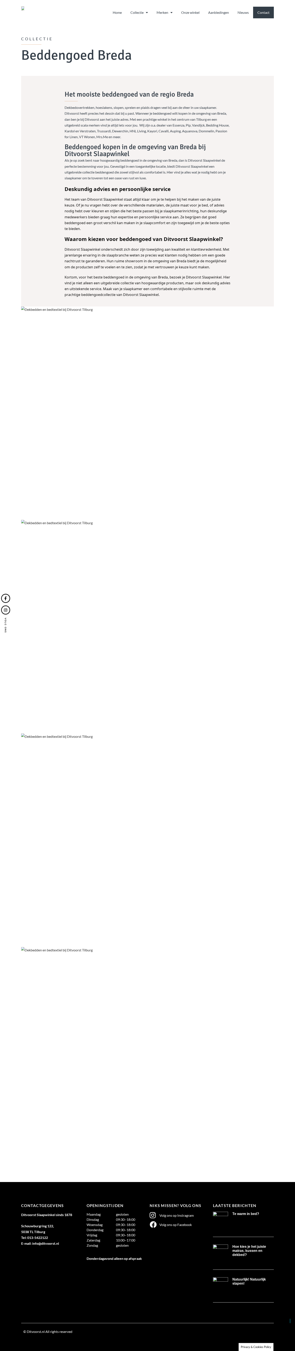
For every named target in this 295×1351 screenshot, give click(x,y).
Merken (162, 12)
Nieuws (243, 12)
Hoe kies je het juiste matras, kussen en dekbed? (249, 1251)
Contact (263, 12)
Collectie (137, 12)
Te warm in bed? (245, 1214)
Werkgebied (32, 1341)
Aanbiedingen (218, 12)
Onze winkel (190, 12)
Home (117, 12)
